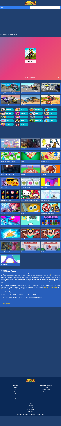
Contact (45, 394)
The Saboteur (24, 148)
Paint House (44, 187)
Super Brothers (4, 213)
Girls (22, 117)
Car (36, 117)
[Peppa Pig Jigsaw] (10, 147)
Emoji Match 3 (4, 187)
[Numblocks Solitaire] (50, 224)
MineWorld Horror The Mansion (8, 174)
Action (51, 120)
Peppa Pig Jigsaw (5, 148)
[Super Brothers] (10, 211)
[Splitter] (30, 211)
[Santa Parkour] (30, 250)
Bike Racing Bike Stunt (27, 93)
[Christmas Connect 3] (10, 198)
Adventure (38, 120)
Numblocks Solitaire (46, 226)
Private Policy (46, 389)
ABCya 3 (30, 405)
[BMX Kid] (30, 103)
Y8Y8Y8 (30, 407)
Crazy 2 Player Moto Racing (8, 93)
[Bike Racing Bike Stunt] (30, 91)
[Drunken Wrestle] (50, 160)
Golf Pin (23, 226)
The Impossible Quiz (46, 148)
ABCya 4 (23, 109)
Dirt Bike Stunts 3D (46, 105)
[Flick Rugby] (30, 173)
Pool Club (23, 161)
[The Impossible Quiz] (50, 147)
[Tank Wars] (10, 237)
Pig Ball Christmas (45, 200)
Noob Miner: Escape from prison (28, 238)
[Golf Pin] (30, 224)
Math (7, 117)
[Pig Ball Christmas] (50, 198)
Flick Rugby (23, 174)
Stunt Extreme (5, 289)
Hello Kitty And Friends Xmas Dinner (29, 200)
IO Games (8, 124)
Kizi (31, 403)
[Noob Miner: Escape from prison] (30, 237)
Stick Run (43, 174)
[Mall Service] (10, 224)
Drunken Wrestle (45, 161)
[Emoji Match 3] (10, 185)
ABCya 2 (8, 109)
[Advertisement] (30, 21)
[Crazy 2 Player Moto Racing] (10, 91)
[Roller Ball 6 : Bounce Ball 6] (50, 211)
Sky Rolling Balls (4, 264)
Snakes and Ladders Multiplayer (8, 161)
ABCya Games (30, 409)
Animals (23, 113)
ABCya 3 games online (54, 274)
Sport (36, 113)
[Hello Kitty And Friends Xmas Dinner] (30, 198)
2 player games (6, 303)
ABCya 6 (52, 109)
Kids (51, 117)
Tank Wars (3, 238)
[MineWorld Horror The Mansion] (10, 173)
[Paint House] (50, 185)
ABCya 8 (8, 113)
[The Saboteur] (30, 147)
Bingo (7, 120)
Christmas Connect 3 (6, 200)
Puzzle (22, 124)
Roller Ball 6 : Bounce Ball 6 (47, 213)
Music (22, 120)
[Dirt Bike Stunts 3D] (50, 103)
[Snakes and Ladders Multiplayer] (10, 160)
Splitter (23, 213)
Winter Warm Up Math (26, 187)
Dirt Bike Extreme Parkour (51, 287)
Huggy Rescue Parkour (6, 251)
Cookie (46, 387)
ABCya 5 (37, 109)
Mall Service (3, 226)
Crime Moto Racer (46, 93)
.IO (15, 394)
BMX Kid (23, 105)
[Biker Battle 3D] (10, 103)
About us (45, 392)
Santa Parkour (24, 251)
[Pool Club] (30, 160)
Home (2, 34)
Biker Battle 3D (5, 105)
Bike (51, 113)
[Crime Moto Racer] (50, 91)
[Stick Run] (50, 173)
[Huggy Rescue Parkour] (10, 250)
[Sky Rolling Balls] (10, 263)
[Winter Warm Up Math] (30, 185)
